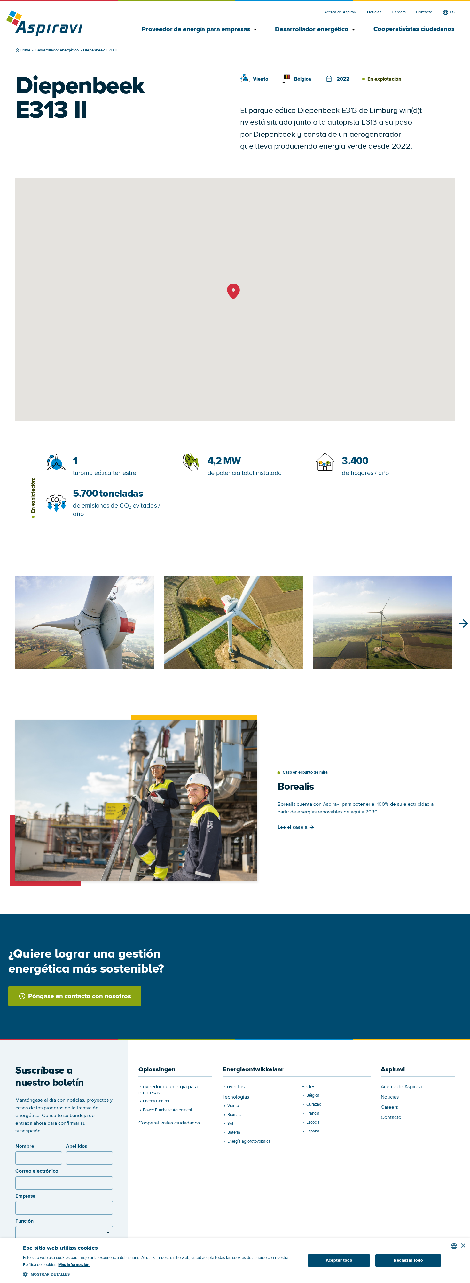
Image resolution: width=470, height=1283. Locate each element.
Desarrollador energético (312, 29)
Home (25, 50)
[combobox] (454, 1246)
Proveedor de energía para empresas (197, 29)
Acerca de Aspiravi (340, 12)
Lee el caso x (292, 827)
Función (24, 1221)
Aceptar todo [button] (339, 1260)
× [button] (462, 1245)
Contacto (424, 12)
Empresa (25, 1196)
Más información (74, 1264)
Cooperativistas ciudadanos (414, 29)
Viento (260, 79)
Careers (399, 12)
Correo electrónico (36, 1171)
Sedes (308, 1087)
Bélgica (302, 79)
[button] (159, 1273)
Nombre (24, 1146)
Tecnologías (236, 1097)
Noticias (374, 12)
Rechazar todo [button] (408, 1260)
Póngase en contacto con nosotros (79, 996)
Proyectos (234, 1087)
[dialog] (235, 1260)
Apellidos (76, 1146)
